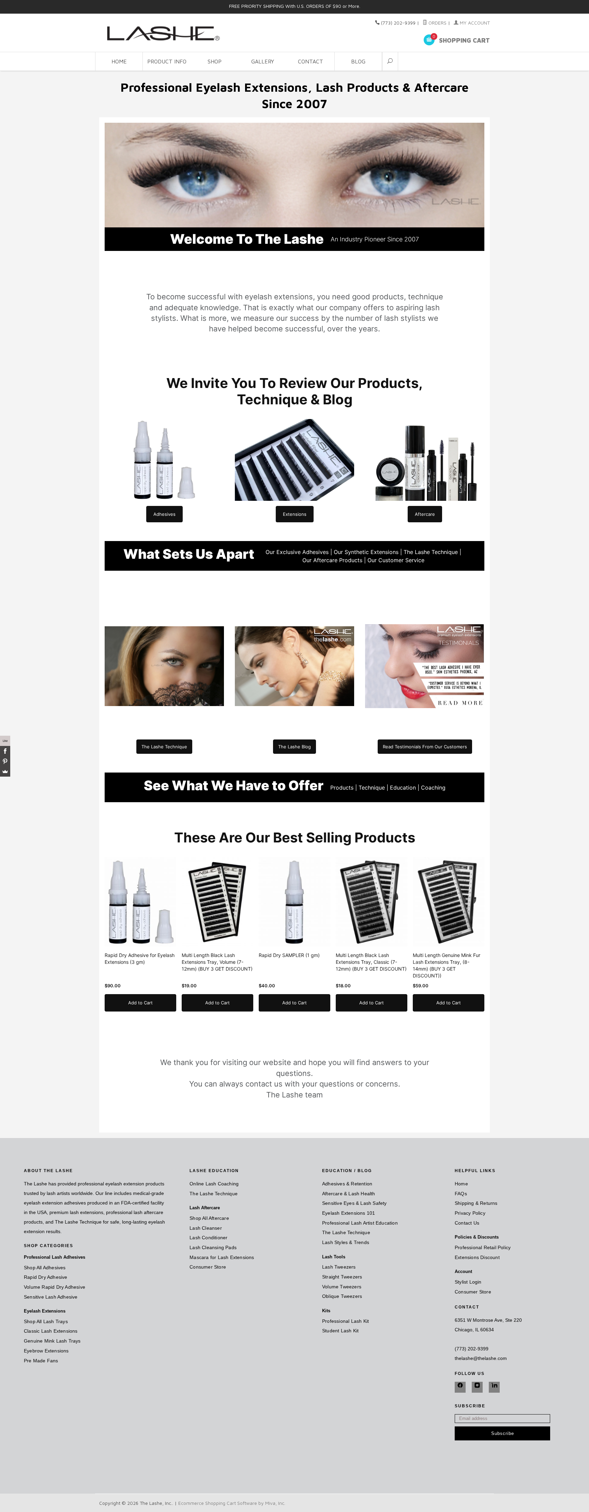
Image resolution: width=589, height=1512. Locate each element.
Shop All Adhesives (45, 1267)
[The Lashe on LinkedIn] (494, 1387)
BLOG (358, 61)
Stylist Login (468, 1282)
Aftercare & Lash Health (348, 1193)
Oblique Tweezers (342, 1296)
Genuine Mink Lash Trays (52, 1341)
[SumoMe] (5, 771)
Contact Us (467, 1223)
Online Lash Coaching (214, 1183)
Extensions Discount (477, 1257)
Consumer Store (208, 1267)
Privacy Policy (470, 1213)
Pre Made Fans (41, 1360)
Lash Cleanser (206, 1228)
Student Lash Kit (340, 1330)
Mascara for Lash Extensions (222, 1257)
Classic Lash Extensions (51, 1331)
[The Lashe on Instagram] (477, 1387)
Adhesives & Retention (347, 1183)
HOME (119, 61)
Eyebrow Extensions (46, 1350)
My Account (474, 23)
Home (461, 1183)
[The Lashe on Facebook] (460, 1387)
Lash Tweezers (339, 1267)
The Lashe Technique (214, 1193)
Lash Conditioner (208, 1237)
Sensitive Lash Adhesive (51, 1297)
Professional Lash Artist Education (360, 1223)
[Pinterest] (5, 761)
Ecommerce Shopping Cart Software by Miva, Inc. (231, 1503)
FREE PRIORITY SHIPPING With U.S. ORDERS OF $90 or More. (294, 6)
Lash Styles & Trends (345, 1242)
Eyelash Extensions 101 (348, 1213)
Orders (437, 23)
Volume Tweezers (341, 1286)
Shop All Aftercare (209, 1218)
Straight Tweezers (342, 1276)
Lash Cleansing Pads (213, 1247)
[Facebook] (5, 751)
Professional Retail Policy (483, 1247)
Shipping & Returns (476, 1203)
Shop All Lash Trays (46, 1321)
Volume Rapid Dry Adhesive (54, 1287)
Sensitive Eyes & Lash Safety (354, 1203)
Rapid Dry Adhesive (45, 1277)
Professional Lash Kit (345, 1321)
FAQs (461, 1193)
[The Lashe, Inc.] (161, 32)
